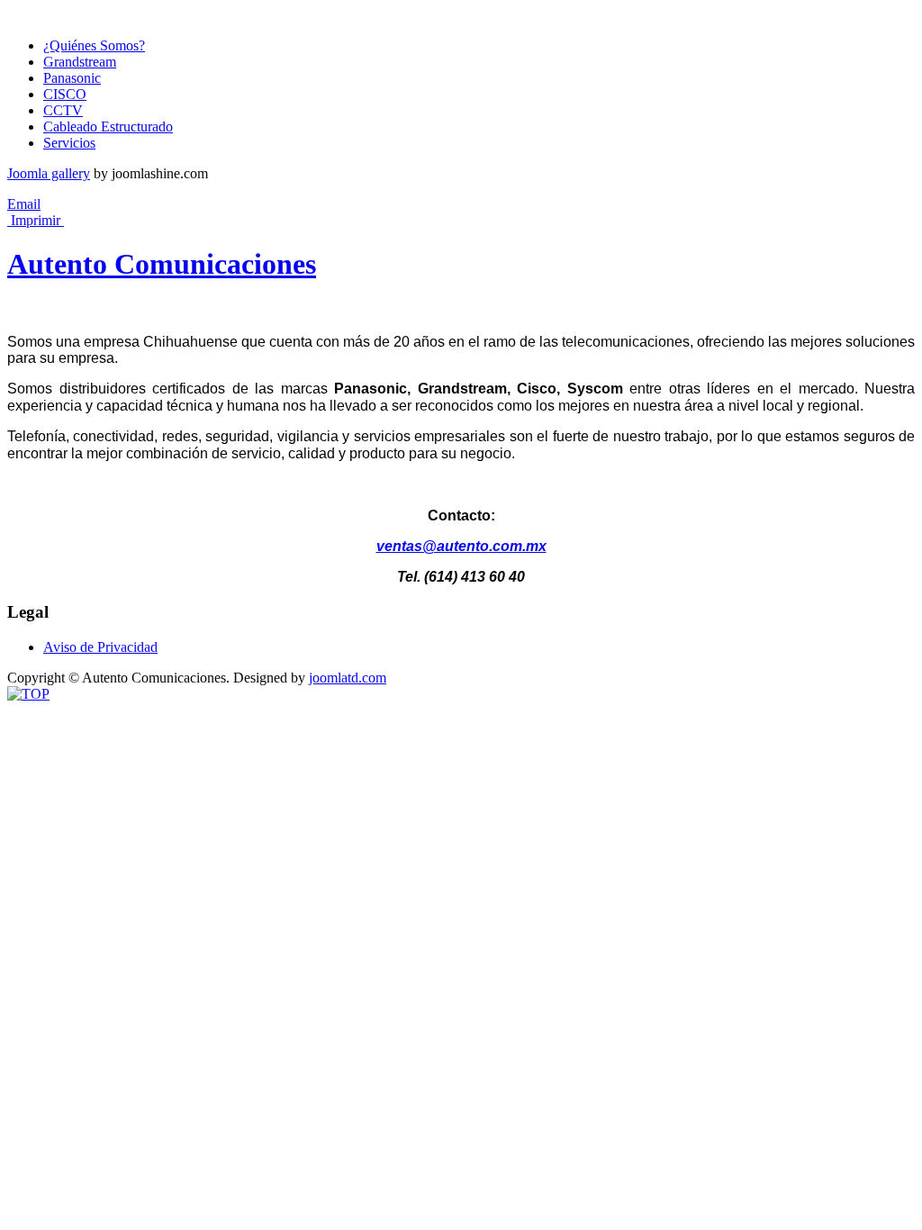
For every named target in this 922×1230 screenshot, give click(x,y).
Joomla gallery (48, 173)
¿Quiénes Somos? (94, 45)
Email (24, 204)
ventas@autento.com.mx (461, 546)
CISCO (64, 94)
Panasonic (72, 78)
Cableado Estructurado (108, 126)
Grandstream (79, 61)
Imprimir (35, 220)
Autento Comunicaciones (161, 264)
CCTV (63, 110)
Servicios (69, 142)
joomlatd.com (347, 677)
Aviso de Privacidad (100, 647)
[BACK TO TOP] (28, 693)
